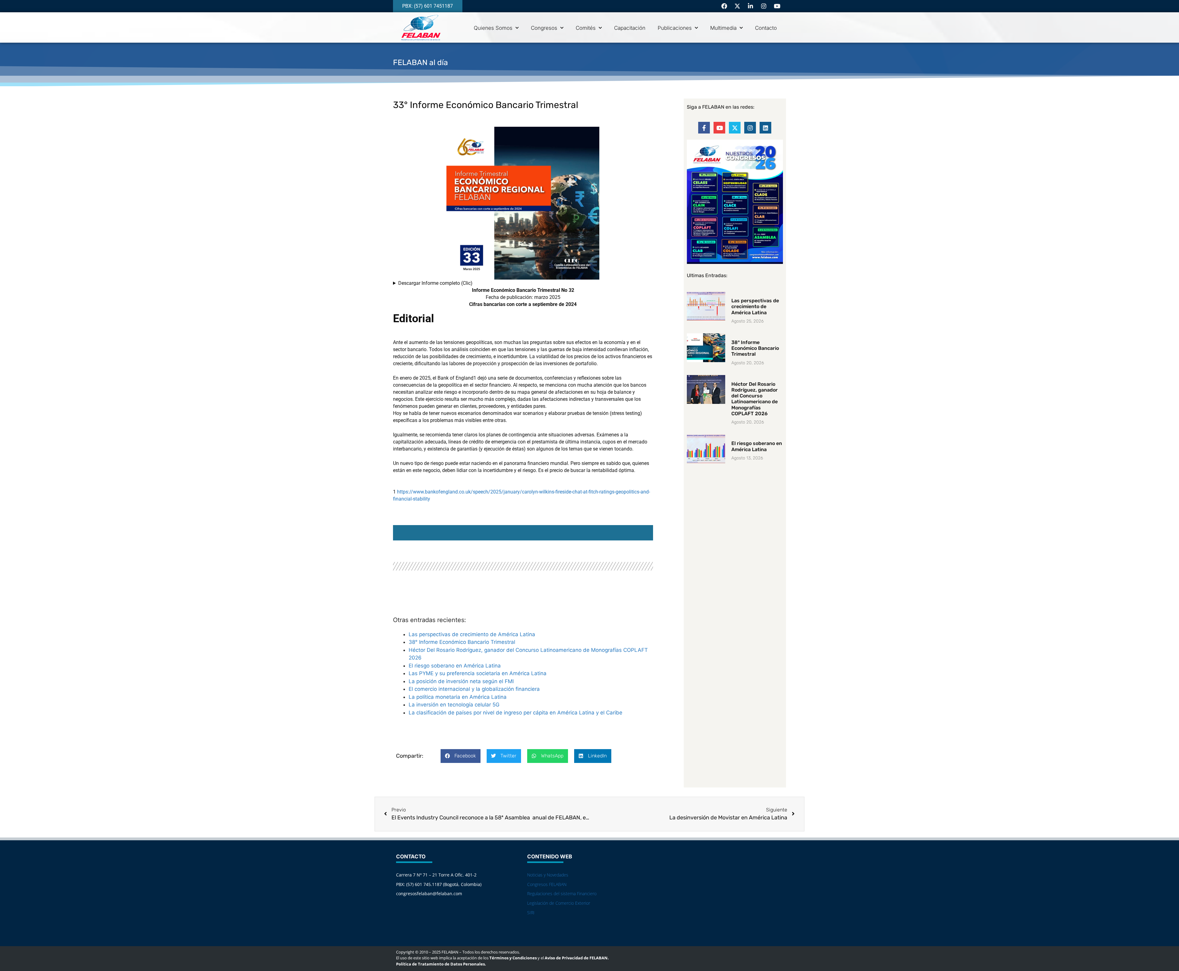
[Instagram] (764, 6)
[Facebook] (724, 6)
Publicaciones (675, 28)
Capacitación (629, 28)
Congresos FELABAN (546, 884)
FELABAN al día (420, 62)
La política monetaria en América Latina (458, 697)
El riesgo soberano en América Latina (455, 666)
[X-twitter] (737, 6)
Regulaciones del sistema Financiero (562, 893)
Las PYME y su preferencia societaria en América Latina (478, 673)
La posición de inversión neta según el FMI (461, 681)
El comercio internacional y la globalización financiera (474, 689)
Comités (586, 28)
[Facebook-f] (704, 127)
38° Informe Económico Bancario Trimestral (462, 642)
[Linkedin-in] (751, 6)
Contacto (766, 28)
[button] (461, 756)
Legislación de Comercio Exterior (558, 903)
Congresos (544, 28)
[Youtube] (777, 6)
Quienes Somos (493, 28)
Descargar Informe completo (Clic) (435, 283)
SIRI (531, 912)
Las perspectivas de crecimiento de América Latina (472, 634)
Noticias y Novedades (547, 875)
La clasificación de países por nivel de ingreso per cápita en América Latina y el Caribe (515, 713)
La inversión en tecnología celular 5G (454, 705)
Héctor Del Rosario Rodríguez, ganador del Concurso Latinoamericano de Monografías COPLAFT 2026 (754, 398)
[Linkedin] (765, 127)
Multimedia (723, 28)
